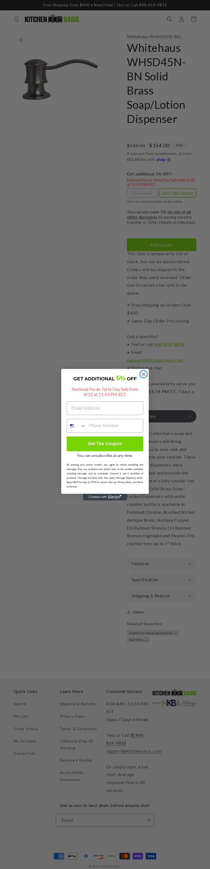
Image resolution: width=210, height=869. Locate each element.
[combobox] (76, 425)
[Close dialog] (143, 374)
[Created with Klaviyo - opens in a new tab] (105, 497)
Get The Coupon (105, 443)
